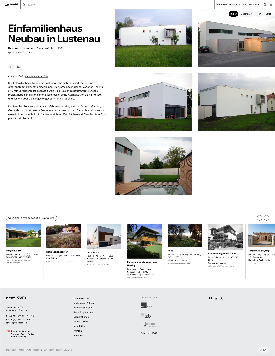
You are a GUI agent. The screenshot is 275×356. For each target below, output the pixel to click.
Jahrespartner (80, 321)
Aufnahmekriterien (83, 307)
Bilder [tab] (233, 13)
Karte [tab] (268, 13)
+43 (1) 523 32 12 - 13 (21, 316)
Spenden (78, 335)
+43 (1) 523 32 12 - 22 (21, 319)
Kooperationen (81, 316)
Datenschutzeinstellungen (58, 349)
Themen (233, 4)
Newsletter (79, 326)
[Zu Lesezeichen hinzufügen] (11, 67)
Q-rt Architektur (21, 52)
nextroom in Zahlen (83, 303)
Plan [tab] (259, 13)
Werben (77, 330)
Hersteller (254, 4)
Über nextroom (81, 298)
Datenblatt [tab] (246, 13)
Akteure (243, 4)
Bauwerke (222, 4)
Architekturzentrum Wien (36, 76)
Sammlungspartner (83, 312)
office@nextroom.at (16, 322)
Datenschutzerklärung (30, 349)
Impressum (11, 349)
